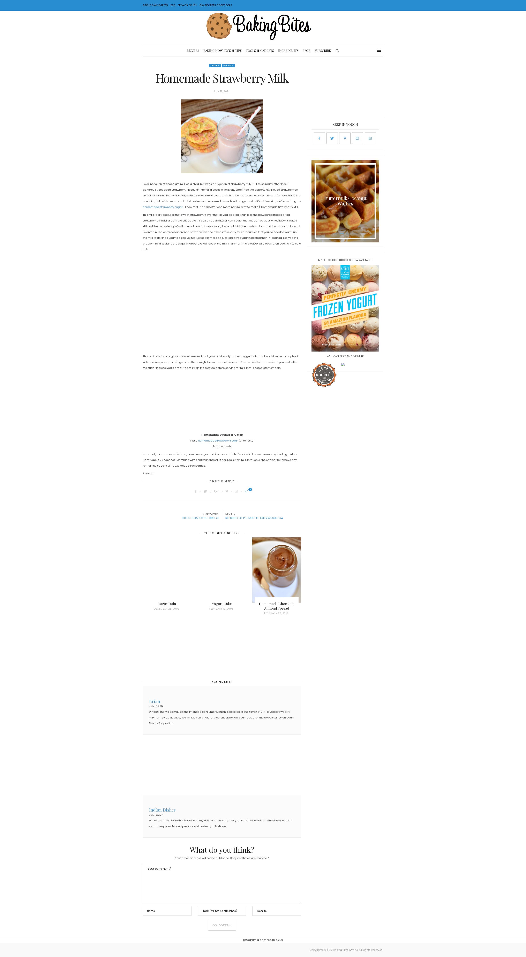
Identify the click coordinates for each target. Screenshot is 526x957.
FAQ (173, 5)
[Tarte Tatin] (167, 570)
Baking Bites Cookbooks (216, 5)
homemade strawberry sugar (163, 207)
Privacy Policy (187, 5)
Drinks (215, 65)
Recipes (193, 50)
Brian (154, 700)
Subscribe (323, 50)
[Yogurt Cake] (222, 570)
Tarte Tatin (167, 603)
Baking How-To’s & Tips (222, 50)
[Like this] (247, 491)
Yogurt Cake (222, 603)
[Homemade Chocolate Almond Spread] (276, 570)
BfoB (306, 50)
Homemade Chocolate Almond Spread (276, 605)
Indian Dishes (162, 809)
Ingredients (288, 50)
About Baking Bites (155, 5)
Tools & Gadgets (260, 50)
